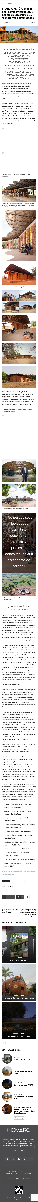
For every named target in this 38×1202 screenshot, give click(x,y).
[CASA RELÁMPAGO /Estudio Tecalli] (19, 982)
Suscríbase (13, 1171)
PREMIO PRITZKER (8, 887)
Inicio (3, 4)
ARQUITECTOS (27, 881)
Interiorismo (14, 1178)
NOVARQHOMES (18, 884)
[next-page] (6, 1043)
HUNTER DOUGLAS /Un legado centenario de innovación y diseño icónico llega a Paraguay (24, 1110)
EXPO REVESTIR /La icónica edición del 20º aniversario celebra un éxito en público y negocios (28, 912)
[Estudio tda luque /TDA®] (19, 1020)
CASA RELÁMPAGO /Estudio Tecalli (19, 998)
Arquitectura (18, 995)
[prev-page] (3, 1043)
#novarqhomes (16, 881)
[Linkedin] (19, 1159)
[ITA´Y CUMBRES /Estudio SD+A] (7, 1097)
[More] (27, 897)
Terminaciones (26, 1173)
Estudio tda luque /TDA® (19, 1036)
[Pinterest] (25, 1159)
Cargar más (18, 1118)
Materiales (11, 1176)
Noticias (9, 4)
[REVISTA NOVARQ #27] (19, 944)
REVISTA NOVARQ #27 (19, 961)
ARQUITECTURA (7, 884)
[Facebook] (7, 1159)
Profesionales (25, 1176)
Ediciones (25, 1171)
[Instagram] (13, 1159)
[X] (30, 1159)
